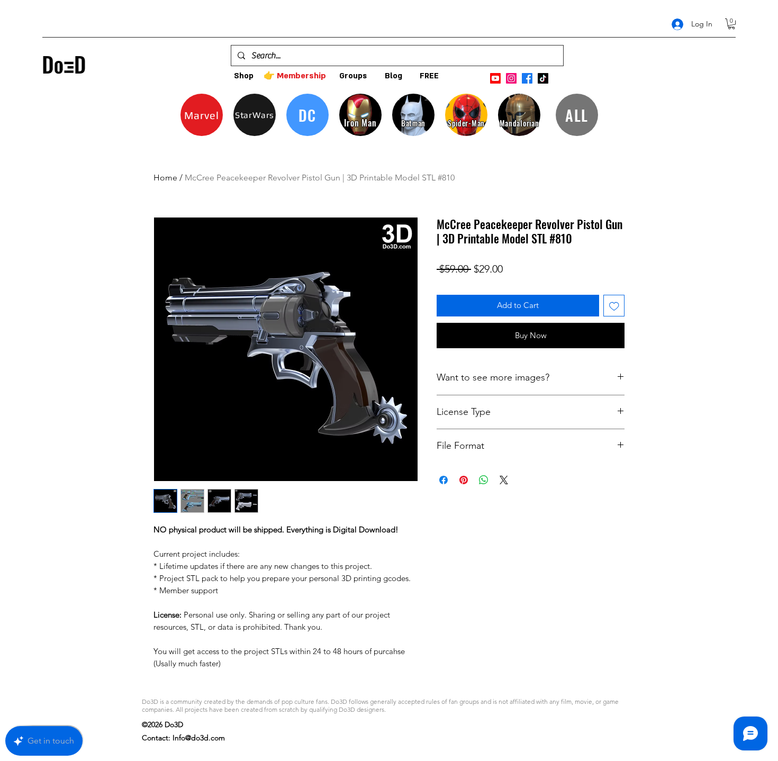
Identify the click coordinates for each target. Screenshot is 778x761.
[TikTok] (543, 78)
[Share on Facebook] (443, 480)
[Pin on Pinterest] (463, 480)
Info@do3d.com (199, 737)
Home (165, 178)
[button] (731, 24)
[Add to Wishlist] (614, 305)
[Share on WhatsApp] (483, 480)
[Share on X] (503, 480)
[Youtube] (495, 78)
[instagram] (511, 78)
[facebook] (527, 78)
